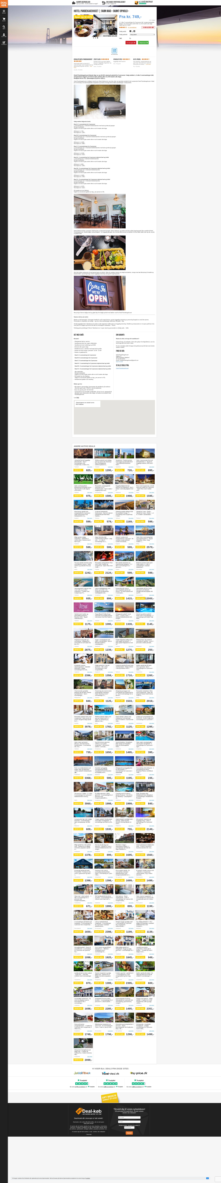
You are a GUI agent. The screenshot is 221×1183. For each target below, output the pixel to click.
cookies (88, 1178)
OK (207, 1178)
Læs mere (148, 64)
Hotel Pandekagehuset (122, 368)
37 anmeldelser (132, 27)
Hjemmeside (119, 361)
